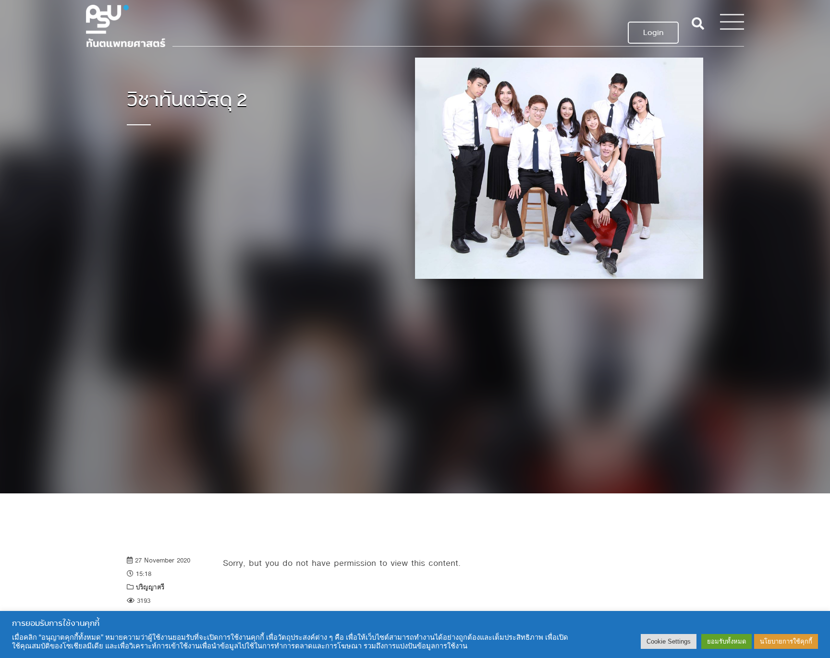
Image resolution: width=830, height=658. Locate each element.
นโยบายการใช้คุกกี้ (786, 641)
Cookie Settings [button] (669, 641)
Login (653, 32)
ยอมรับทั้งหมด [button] (726, 641)
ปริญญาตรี (150, 587)
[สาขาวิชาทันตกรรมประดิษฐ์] (125, 23)
